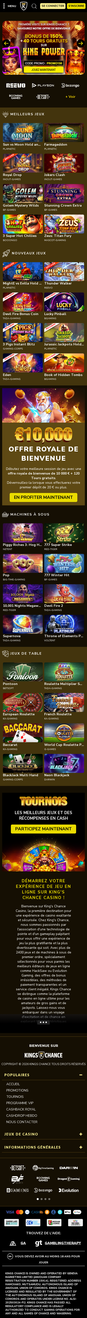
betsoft (8, 688)
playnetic (9, 149)
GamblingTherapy (63, 1243)
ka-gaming (10, 718)
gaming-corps (13, 348)
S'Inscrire (76, 6)
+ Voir (70, 96)
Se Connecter (53, 6)
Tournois (15, 1096)
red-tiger (50, 549)
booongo (10, 240)
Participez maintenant (43, 829)
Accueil (13, 1084)
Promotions (17, 1090)
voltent (49, 640)
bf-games (9, 210)
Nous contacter (21, 1122)
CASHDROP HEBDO (21, 1115)
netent (7, 549)
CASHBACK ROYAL (21, 1109)
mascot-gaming (55, 240)
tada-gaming (12, 318)
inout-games (12, 179)
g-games (50, 749)
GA (23, 1243)
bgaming (50, 318)
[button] (38, 1199)
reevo (48, 288)
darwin (49, 779)
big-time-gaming (14, 579)
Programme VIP (19, 1103)
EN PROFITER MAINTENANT (43, 497)
